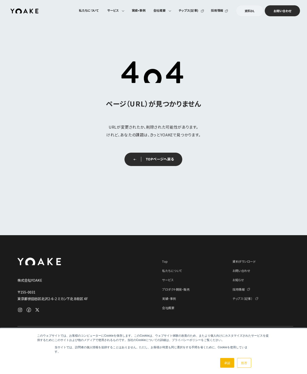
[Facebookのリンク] (28, 309)
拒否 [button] (244, 363)
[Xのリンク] (37, 309)
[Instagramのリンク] (20, 309)
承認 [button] (227, 363)
